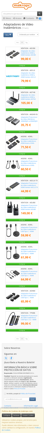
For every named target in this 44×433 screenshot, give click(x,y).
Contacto (30, 18)
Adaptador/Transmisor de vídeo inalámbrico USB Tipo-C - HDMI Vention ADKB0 (29, 296)
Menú (8, 18)
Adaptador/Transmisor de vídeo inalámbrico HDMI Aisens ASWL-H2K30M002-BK (29, 164)
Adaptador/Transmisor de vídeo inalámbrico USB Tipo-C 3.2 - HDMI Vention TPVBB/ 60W (29, 319)
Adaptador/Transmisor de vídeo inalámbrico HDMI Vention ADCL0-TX (29, 185)
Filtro (7, 35)
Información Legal (31, 406)
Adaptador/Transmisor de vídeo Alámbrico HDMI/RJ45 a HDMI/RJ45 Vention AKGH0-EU (29, 120)
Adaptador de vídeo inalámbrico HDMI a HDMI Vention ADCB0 (28, 53)
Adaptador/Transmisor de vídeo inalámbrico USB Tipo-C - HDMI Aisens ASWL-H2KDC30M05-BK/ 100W (29, 276)
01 (22, 42)
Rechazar (16, 415)
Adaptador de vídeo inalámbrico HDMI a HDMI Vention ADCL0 (28, 75)
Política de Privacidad (19, 388)
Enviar (32, 399)
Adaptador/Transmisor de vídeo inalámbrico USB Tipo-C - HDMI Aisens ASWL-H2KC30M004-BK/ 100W (29, 254)
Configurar (6, 415)
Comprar (22, 66)
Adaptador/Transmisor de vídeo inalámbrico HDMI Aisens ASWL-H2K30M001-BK (29, 142)
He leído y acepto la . (21, 394)
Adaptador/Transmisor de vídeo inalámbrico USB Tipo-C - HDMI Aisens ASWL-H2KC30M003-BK (29, 231)
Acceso (18, 18)
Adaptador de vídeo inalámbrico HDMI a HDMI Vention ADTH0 (28, 97)
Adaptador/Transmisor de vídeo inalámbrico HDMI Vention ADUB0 (29, 207)
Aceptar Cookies (28, 415)
